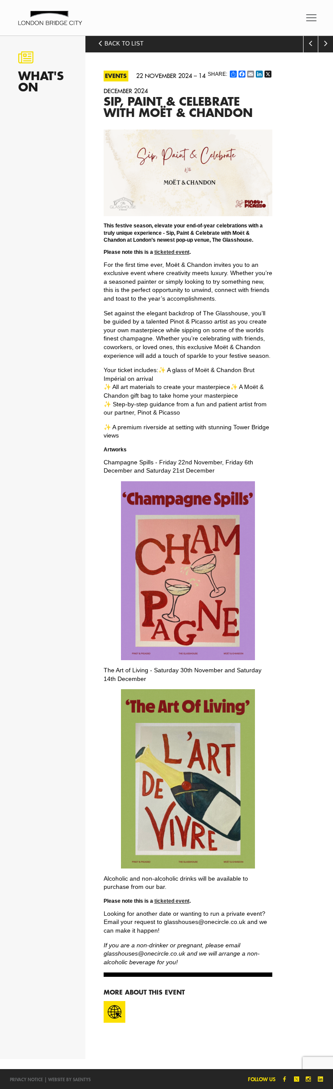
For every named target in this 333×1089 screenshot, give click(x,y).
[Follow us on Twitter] (295, 1079)
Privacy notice (26, 1079)
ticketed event (171, 252)
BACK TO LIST (123, 44)
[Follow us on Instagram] (306, 1079)
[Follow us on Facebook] (283, 1079)
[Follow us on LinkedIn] (318, 1079)
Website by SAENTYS (69, 1079)
